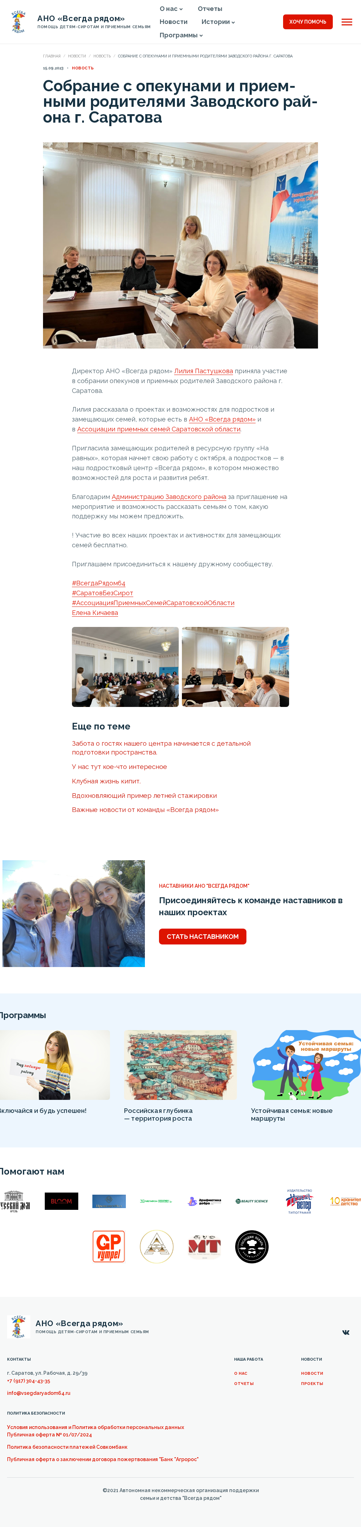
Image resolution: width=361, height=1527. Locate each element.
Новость (102, 56)
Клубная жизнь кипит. (106, 781)
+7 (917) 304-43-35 (28, 1381)
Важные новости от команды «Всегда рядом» (145, 809)
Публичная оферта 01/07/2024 (49, 1434)
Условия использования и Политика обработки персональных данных (95, 1427)
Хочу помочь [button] (307, 22)
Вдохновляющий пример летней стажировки (144, 795)
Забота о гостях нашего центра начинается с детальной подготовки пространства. (161, 747)
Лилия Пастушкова (203, 371)
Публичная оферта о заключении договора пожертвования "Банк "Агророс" (102, 1459)
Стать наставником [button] (203, 936)
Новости (77, 56)
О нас (240, 1373)
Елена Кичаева (95, 612)
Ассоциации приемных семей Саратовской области (158, 429)
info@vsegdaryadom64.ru (39, 1393)
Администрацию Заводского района (169, 496)
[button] (181, 9)
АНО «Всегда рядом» (222, 419)
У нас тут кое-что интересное (119, 766)
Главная (52, 56)
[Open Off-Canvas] (347, 22)
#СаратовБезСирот (102, 593)
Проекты (312, 1383)
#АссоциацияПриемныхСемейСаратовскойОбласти (153, 603)
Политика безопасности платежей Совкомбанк (67, 1447)
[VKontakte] (346, 1333)
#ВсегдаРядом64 (99, 583)
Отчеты (243, 1383)
